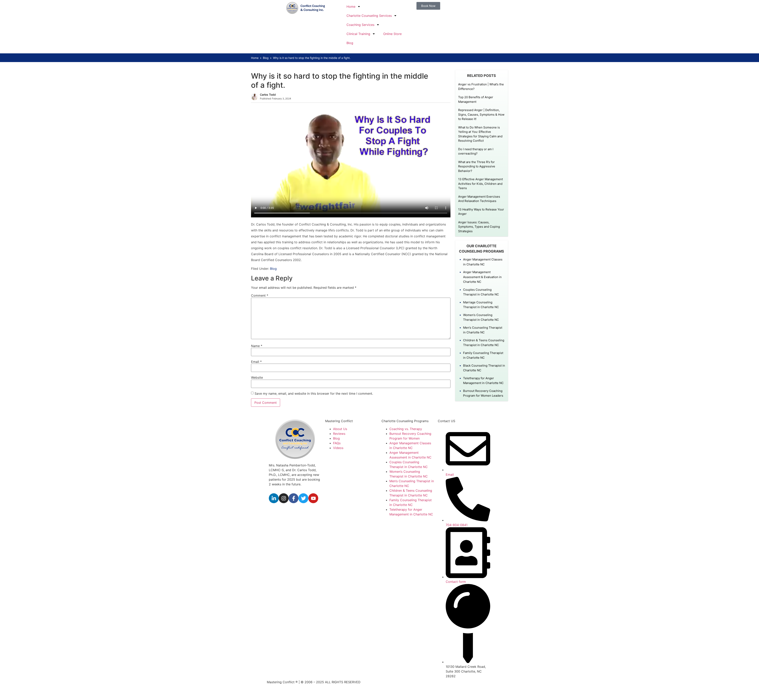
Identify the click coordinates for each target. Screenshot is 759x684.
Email (256, 361)
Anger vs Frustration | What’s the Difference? (481, 86)
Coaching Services (360, 25)
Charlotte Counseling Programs (405, 421)
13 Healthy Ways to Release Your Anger (481, 212)
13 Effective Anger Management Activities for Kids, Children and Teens (480, 183)
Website (257, 377)
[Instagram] (284, 498)
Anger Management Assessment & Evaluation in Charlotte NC (482, 277)
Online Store (392, 34)
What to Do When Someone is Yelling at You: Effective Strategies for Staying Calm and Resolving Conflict (480, 134)
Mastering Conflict (339, 421)
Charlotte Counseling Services (369, 16)
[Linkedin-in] (274, 498)
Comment (259, 295)
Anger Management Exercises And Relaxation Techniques (479, 199)
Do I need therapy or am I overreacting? (475, 151)
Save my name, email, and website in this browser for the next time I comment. (314, 393)
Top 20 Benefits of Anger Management (475, 99)
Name (256, 345)
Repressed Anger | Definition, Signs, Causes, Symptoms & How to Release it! (481, 114)
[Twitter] (303, 498)
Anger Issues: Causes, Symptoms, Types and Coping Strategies (479, 226)
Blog (349, 43)
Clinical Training (358, 34)
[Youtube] (313, 498)
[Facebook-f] (293, 498)
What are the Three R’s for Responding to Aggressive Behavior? (476, 166)
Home (350, 6)
